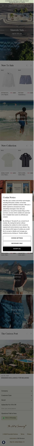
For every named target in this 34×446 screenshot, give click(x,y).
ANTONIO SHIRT (5, 91)
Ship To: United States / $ (16, 435)
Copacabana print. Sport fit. (21, 93)
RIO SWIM (20, 91)
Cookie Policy (21, 211)
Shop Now (16, 277)
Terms (22, 427)
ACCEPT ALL (16, 248)
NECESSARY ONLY (16, 243)
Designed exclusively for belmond (15, 371)
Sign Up (29, 402)
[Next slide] (29, 65)
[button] (3, 442)
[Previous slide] (25, 65)
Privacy (28, 427)
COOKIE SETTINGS (16, 238)
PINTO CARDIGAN (21, 171)
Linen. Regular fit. (5, 93)
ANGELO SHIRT (5, 171)
